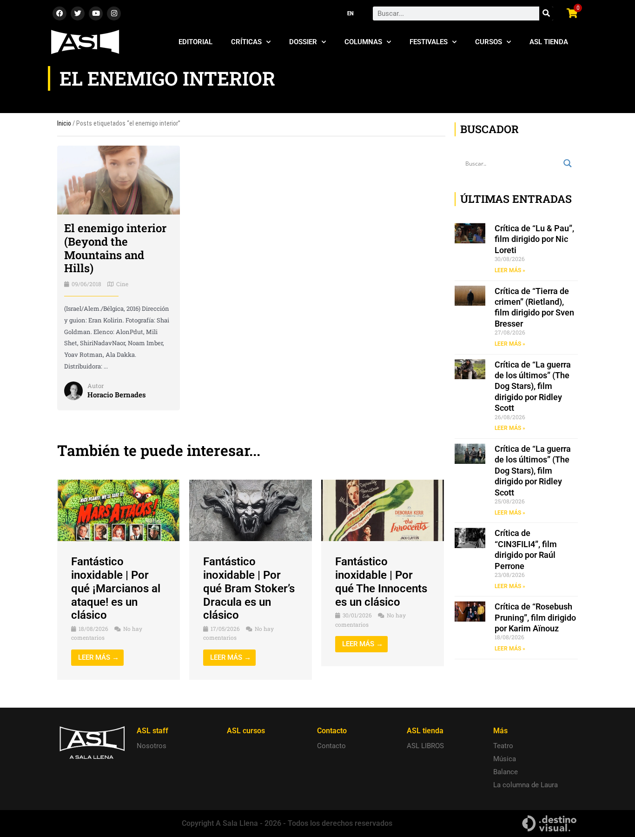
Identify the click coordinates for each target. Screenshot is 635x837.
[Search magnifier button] (567, 163)
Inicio (64, 123)
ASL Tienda (548, 42)
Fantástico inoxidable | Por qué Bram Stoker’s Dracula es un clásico (249, 588)
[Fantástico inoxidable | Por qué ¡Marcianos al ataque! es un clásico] (118, 510)
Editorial (195, 42)
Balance (505, 772)
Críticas (246, 42)
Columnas (363, 42)
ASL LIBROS (425, 746)
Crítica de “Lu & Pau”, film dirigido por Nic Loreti (534, 239)
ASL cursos (246, 730)
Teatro (503, 746)
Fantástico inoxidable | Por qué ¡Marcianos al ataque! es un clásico (115, 588)
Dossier (303, 42)
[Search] (546, 13)
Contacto (331, 746)
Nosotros (151, 746)
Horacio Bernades (116, 394)
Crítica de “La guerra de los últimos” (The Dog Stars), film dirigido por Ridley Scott (533, 386)
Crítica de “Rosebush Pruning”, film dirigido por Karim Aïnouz (535, 617)
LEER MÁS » (510, 270)
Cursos (488, 42)
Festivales (429, 42)
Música (504, 759)
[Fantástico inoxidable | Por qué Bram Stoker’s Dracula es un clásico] (250, 510)
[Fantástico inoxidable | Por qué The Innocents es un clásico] (382, 510)
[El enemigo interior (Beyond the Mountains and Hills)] (118, 179)
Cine (122, 284)
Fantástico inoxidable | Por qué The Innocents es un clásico (381, 581)
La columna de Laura (525, 785)
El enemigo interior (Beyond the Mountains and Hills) (115, 248)
